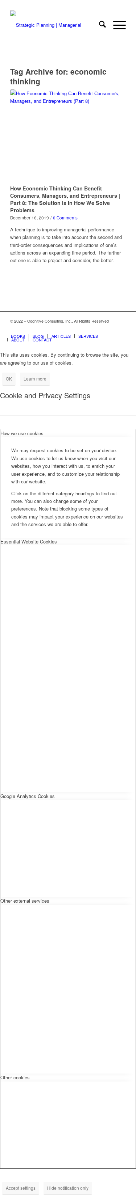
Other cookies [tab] (15, 1077)
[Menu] (116, 24)
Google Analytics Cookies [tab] (27, 796)
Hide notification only (67, 1188)
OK (9, 378)
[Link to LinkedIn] (109, 328)
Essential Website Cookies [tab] (28, 541)
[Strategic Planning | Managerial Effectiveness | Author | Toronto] (56, 24)
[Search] (99, 24)
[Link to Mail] (120, 328)
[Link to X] (98, 328)
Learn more (35, 378)
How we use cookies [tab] (22, 433)
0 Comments (65, 217)
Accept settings (21, 1188)
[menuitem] (99, 24)
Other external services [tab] (24, 900)
